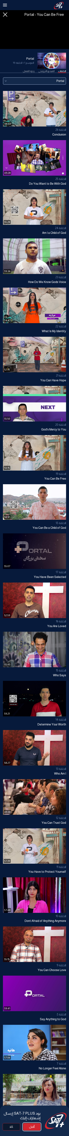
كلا (11, 1126)
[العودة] (5, 14)
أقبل (32, 1126)
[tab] (62, 71)
